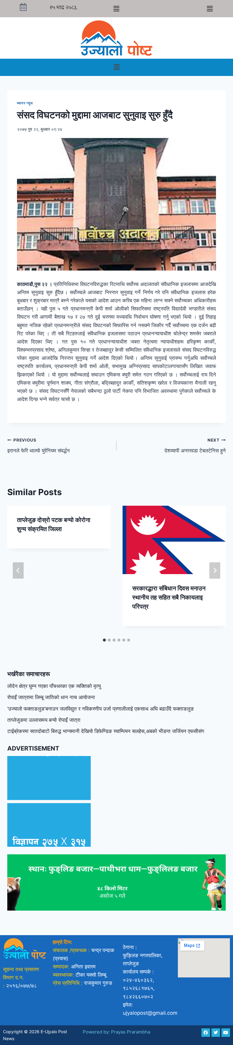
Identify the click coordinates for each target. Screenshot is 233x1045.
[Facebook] (205, 1032)
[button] (116, 8)
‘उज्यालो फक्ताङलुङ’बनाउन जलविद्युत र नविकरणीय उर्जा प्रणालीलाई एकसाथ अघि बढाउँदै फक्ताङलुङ (100, 709)
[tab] (104, 640)
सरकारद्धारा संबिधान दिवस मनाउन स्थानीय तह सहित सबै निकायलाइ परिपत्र (168, 597)
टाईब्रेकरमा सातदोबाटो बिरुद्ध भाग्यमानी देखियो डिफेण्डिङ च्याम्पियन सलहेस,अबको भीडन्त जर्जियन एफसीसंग (105, 731)
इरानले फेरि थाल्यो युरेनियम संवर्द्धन (38, 446)
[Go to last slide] (18, 570)
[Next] (214, 570)
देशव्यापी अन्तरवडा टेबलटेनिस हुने (195, 446)
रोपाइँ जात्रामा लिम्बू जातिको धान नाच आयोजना (51, 697)
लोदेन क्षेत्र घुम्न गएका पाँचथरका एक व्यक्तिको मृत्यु (54, 686)
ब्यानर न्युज (25, 103)
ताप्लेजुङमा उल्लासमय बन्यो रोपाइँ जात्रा (43, 720)
